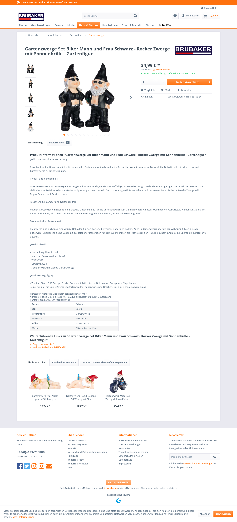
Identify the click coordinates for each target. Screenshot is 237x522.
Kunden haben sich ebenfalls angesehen (105, 362)
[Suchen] (135, 16)
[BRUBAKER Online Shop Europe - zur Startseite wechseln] (31, 17)
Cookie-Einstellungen (129, 444)
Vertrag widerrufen (118, 482)
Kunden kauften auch (64, 362)
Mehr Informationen (24, 516)
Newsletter (124, 448)
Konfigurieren (223, 513)
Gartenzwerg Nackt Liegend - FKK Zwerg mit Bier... (82, 397)
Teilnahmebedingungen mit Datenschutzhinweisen (133, 453)
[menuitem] (110, 16)
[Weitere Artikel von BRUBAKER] (193, 52)
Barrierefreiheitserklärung (132, 440)
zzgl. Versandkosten (161, 69)
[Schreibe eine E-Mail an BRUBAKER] (49, 466)
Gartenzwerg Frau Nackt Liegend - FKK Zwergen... (45, 397)
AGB (70, 467)
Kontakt (72, 448)
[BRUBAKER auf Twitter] (27, 466)
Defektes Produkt (77, 440)
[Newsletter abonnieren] (215, 457)
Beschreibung (35, 142)
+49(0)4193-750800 (31, 452)
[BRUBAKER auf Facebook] (20, 466)
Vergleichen (150, 90)
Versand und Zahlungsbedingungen (87, 452)
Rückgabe (73, 455)
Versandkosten (111, 488)
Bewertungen (58, 142)
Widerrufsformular (78, 463)
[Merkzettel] (175, 16)
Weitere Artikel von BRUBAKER (49, 347)
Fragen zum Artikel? (43, 344)
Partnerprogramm (77, 444)
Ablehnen (205, 513)
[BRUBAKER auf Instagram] (34, 466)
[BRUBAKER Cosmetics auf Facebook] (41, 466)
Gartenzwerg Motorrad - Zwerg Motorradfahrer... (118, 397)
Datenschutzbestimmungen (198, 463)
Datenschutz (125, 459)
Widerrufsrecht (76, 459)
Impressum (124, 463)
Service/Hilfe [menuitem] (210, 8)
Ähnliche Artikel (36, 362)
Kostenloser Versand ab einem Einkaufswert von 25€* (49, 2)
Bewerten (186, 90)
